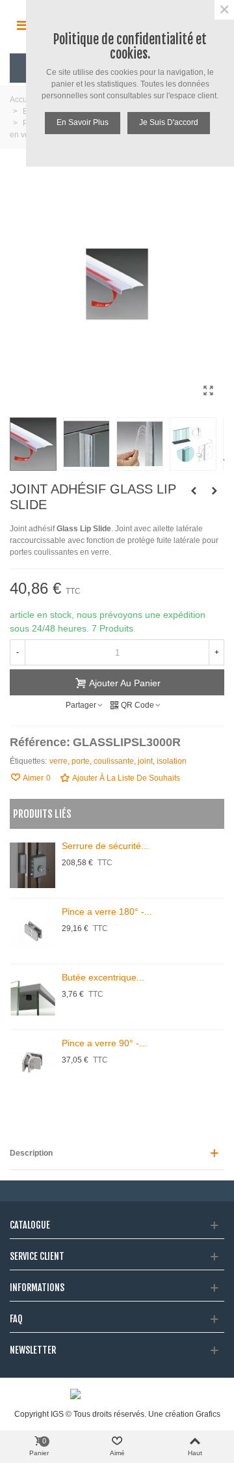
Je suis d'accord (168, 122)
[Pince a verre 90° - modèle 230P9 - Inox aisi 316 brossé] (32, 1063)
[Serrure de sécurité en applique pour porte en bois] (32, 865)
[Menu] (22, 25)
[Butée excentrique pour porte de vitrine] (32, 997)
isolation (172, 761)
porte (81, 761)
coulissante (114, 761)
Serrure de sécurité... (105, 846)
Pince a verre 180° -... (107, 911)
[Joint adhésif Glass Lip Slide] (208, 390)
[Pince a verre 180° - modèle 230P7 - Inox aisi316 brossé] (32, 931)
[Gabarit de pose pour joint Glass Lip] (214, 491)
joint (145, 761)
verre (58, 761)
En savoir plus (83, 122)
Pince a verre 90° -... (104, 1043)
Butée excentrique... (103, 977)
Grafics (208, 1414)
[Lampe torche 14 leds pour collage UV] (193, 491)
